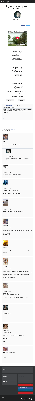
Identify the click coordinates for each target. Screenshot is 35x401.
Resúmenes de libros (5, 379)
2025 (21, 376)
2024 (23, 376)
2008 (25, 381)
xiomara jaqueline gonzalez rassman (9, 352)
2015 (23, 379)
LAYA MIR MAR (5, 266)
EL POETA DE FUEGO (8, 105)
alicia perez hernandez (21, 117)
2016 (21, 379)
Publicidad (3, 397)
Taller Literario (5, 381)
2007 (27, 381)
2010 (21, 381)
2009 (23, 381)
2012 (29, 379)
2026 (19, 376)
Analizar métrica (5, 376)
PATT (26, 117)
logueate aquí (12, 129)
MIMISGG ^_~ (5, 117)
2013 (27, 379)
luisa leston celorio (6, 330)
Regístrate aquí (30, 127)
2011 (19, 381)
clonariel (4, 141)
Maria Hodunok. (10, 117)
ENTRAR (4, 369)
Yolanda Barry (15, 117)
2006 (29, 381)
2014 (25, 379)
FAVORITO (22, 100)
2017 (19, 379)
